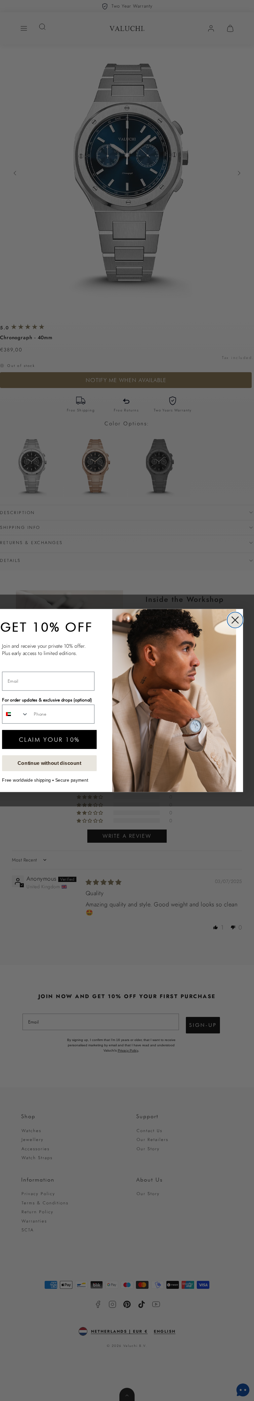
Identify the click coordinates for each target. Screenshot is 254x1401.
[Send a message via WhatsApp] (243, 1390)
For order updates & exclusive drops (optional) (47, 699)
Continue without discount (49, 763)
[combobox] (15, 714)
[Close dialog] (235, 620)
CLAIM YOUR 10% (49, 739)
